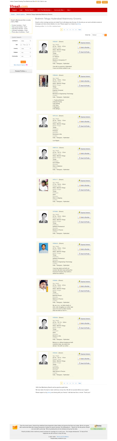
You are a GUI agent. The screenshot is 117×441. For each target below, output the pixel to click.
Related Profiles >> (21, 71)
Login (21, 10)
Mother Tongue (57, 51)
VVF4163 (55, 116)
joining (79, 24)
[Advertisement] (21, 107)
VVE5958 (55, 317)
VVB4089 (55, 75)
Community (15, 56)
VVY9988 (55, 211)
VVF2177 (55, 179)
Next (80, 29)
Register (14, 10)
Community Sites (59, 10)
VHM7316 (55, 147)
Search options (21, 14)
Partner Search (29, 10)
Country (16, 48)
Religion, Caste (57, 48)
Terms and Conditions (63, 436)
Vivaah (13, 14)
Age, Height (56, 44)
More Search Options (19, 65)
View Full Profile (84, 52)
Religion (16, 52)
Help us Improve (98, 429)
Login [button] (98, 2)
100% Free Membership (44, 10)
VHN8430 (55, 243)
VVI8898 (55, 280)
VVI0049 (55, 353)
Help (68, 10)
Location (55, 62)
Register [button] (105, 2)
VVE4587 (55, 41)
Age (17, 44)
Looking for (15, 40)
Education (55, 58)
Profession (55, 55)
